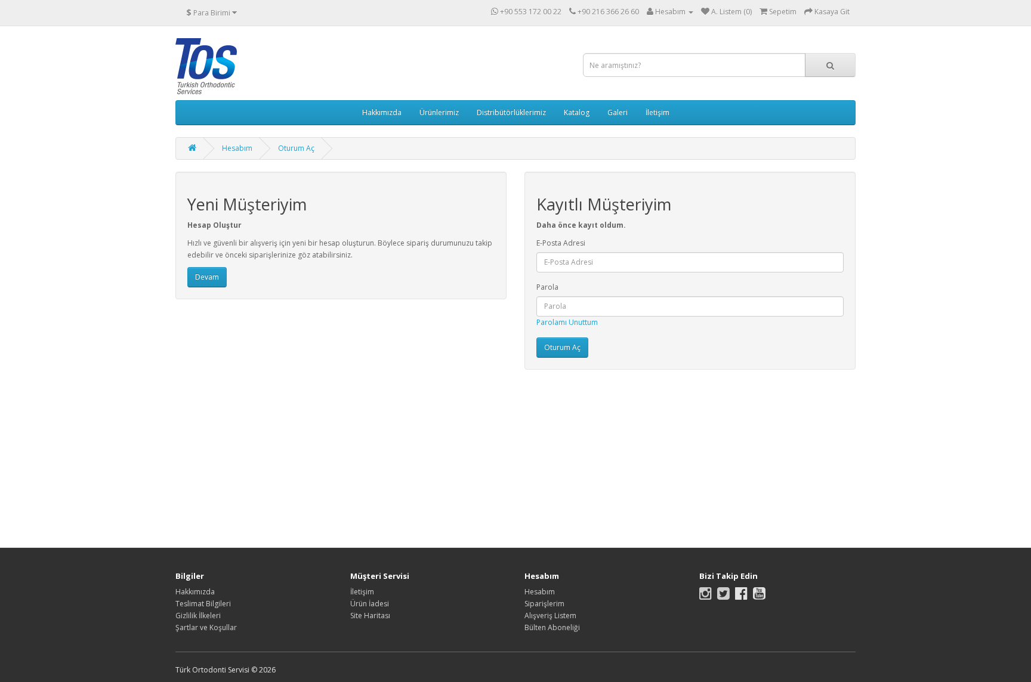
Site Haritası (370, 615)
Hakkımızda (382, 112)
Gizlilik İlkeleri (198, 615)
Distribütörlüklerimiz (511, 112)
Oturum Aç (296, 148)
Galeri (617, 112)
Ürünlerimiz (439, 112)
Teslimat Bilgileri (203, 604)
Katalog (576, 112)
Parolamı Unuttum (567, 322)
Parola (547, 287)
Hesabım (237, 148)
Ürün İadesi (369, 604)
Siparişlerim (544, 604)
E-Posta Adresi (560, 243)
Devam (207, 277)
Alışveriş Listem (550, 615)
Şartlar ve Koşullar (206, 627)
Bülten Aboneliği (552, 627)
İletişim (657, 112)
